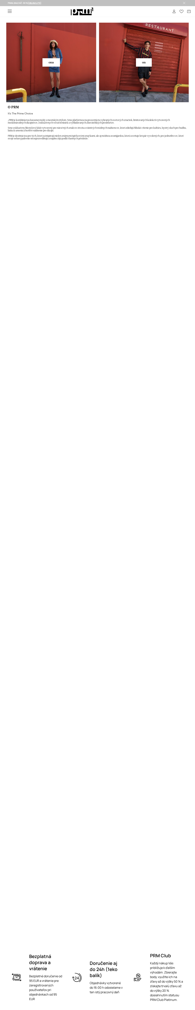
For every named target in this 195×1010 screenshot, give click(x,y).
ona (51, 62)
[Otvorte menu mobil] (10, 11)
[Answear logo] (82, 11)
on (144, 62)
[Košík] (189, 11)
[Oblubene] (181, 11)
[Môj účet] (174, 11)
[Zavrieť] (184, 3)
